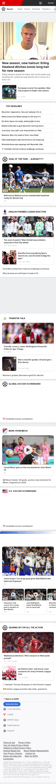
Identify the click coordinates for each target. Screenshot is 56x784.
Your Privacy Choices (12, 753)
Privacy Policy (24, 742)
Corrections (8, 759)
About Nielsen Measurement (36, 750)
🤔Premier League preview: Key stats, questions (25, 689)
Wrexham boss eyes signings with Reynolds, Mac (22, 144)
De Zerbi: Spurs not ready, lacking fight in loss (21, 121)
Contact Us (30, 753)
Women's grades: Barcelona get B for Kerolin (23, 375)
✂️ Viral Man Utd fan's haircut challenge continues (23, 149)
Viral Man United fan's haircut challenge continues (26, 269)
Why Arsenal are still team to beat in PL (20, 273)
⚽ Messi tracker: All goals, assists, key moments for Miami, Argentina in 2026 (27, 481)
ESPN (14, 3)
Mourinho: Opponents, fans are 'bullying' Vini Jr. (22, 112)
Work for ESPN (31, 756)
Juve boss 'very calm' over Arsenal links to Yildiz (22, 130)
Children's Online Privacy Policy (17, 748)
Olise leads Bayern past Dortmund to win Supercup (23, 140)
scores (51, 3)
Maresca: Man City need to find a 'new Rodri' (20, 135)
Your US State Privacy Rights (16, 745)
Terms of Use (9, 742)
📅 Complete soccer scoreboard (17, 419)
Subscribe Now (12, 704)
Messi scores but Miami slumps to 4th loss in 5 (21, 116)
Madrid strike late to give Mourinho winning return (23, 126)
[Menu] (3, 3)
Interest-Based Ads (11, 750)
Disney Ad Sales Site (12, 756)
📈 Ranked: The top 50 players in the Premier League (27, 684)
